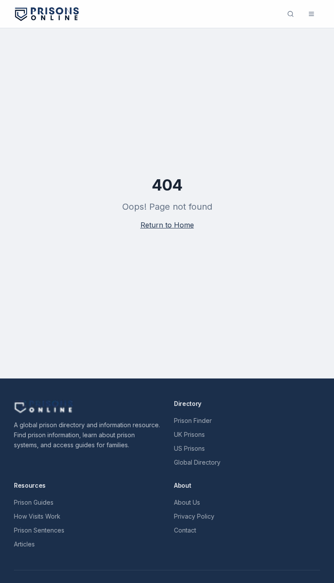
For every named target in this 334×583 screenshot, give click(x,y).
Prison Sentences (39, 530)
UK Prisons (189, 434)
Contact (185, 530)
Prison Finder (193, 420)
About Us (187, 502)
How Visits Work (37, 516)
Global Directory (197, 462)
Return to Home (167, 225)
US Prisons (189, 448)
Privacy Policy (194, 516)
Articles (24, 544)
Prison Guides (33, 502)
